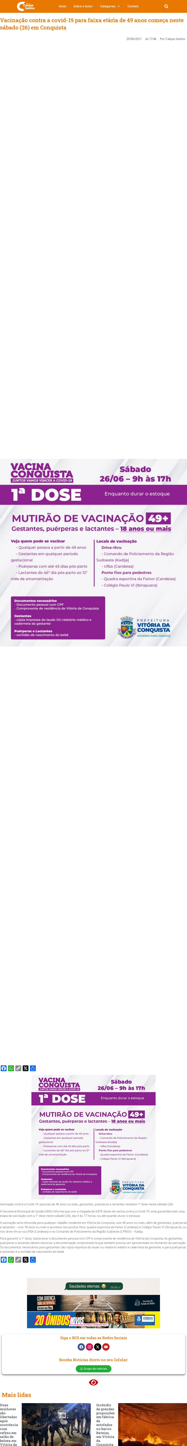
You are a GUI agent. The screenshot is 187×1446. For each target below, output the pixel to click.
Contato (133, 6)
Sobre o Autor (83, 6)
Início (62, 6)
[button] (166, 6)
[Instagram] (89, 1347)
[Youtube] (106, 1347)
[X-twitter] (97, 1347)
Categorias (107, 6)
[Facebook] (81, 1347)
